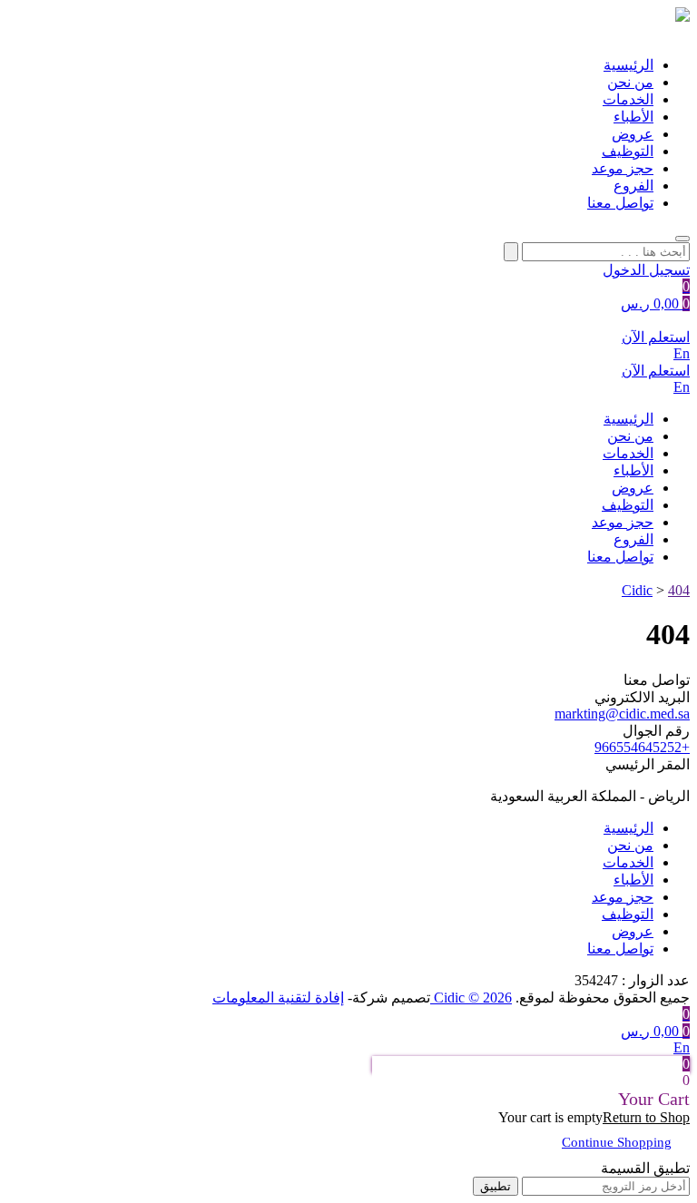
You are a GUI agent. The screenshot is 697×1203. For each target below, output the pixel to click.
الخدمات (628, 99)
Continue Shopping (617, 1142)
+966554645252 (642, 747)
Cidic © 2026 (471, 997)
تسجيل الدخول (646, 270)
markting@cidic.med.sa (622, 713)
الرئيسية (628, 65)
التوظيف (627, 151)
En (681, 353)
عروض (632, 134)
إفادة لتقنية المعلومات (278, 997)
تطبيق (495, 1186)
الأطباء (633, 116)
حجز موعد (622, 168)
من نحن (630, 82)
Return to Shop (646, 1117)
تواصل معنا (620, 202)
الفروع (633, 185)
